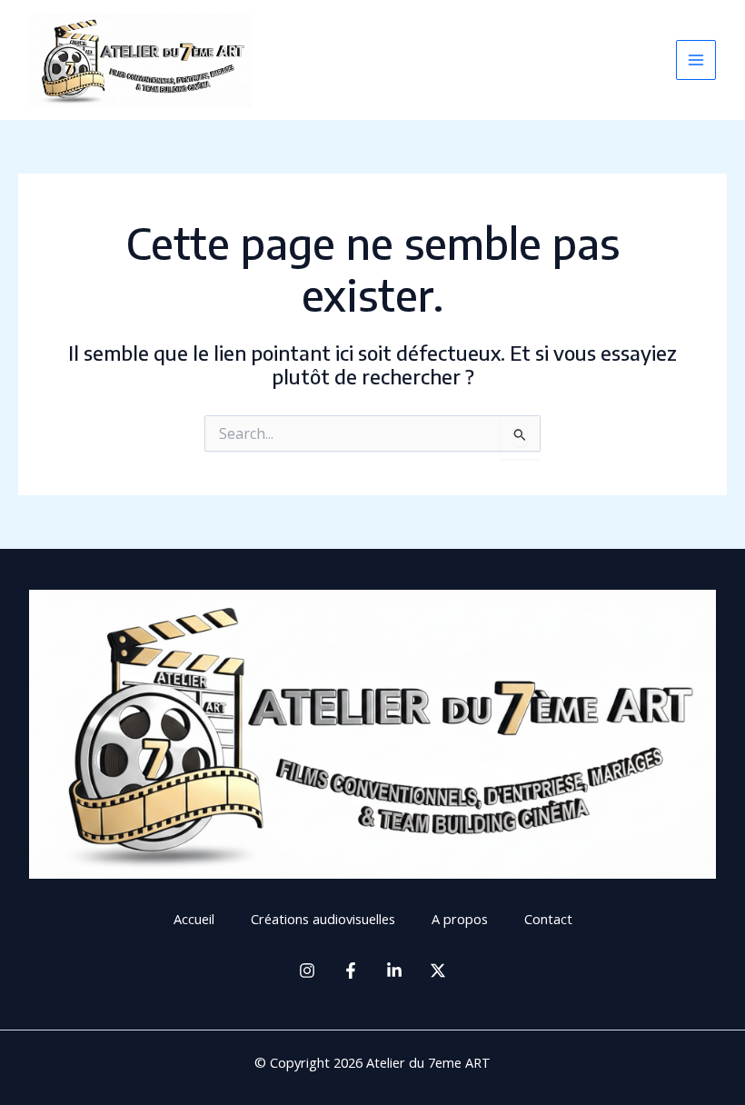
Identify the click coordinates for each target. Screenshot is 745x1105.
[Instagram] (307, 970)
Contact (548, 919)
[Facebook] (351, 970)
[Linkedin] (394, 970)
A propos (460, 919)
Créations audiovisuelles (323, 919)
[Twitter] (438, 970)
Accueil (194, 919)
